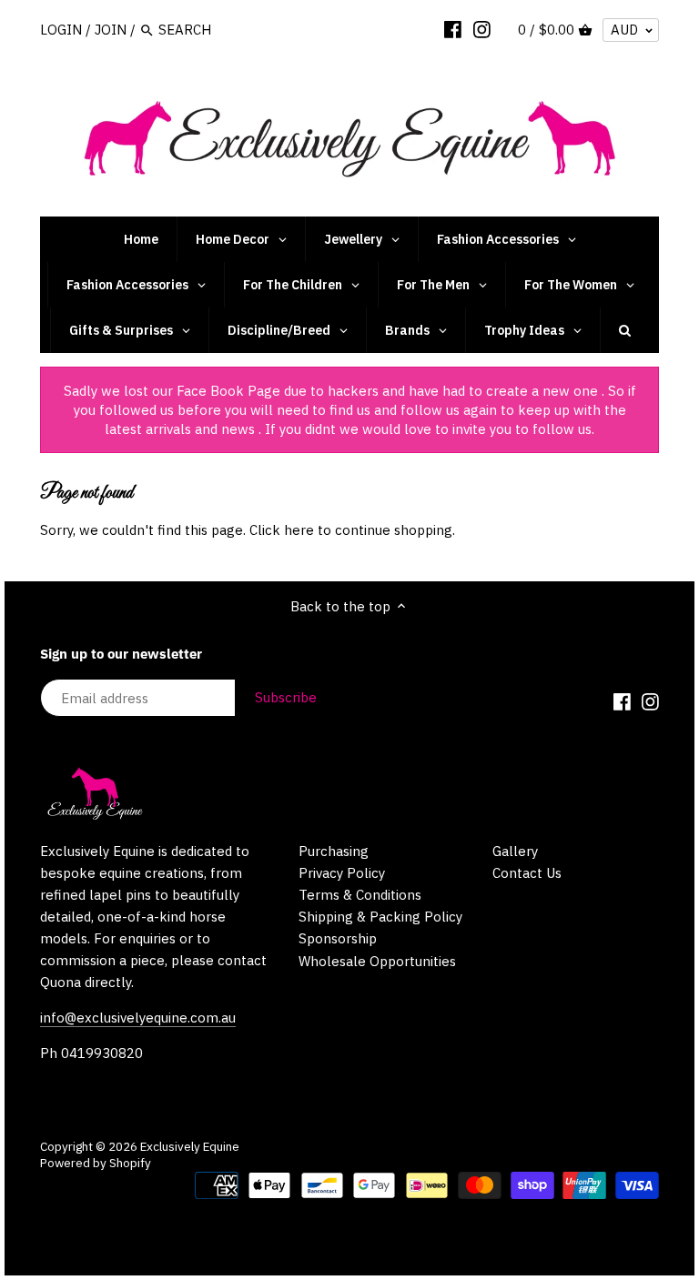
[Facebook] (452, 29)
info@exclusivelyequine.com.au (138, 1017)
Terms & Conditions (360, 894)
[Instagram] (482, 29)
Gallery (515, 851)
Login (61, 29)
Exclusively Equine (189, 1146)
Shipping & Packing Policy (380, 916)
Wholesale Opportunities (377, 961)
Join (111, 29)
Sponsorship (338, 938)
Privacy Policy (342, 873)
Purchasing (334, 851)
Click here (281, 530)
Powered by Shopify (95, 1162)
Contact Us (527, 873)
